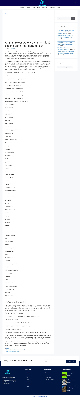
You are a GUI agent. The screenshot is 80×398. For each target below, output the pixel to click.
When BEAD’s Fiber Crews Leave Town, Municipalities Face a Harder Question (66, 32)
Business (22, 7)
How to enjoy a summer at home (13, 351)
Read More (69, 375)
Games (7, 348)
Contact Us (47, 375)
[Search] (73, 18)
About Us (47, 372)
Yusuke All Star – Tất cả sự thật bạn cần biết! (15, 349)
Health (33, 7)
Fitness (28, 7)
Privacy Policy (48, 377)
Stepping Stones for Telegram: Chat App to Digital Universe (71, 380)
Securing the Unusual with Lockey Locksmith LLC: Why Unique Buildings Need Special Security (66, 42)
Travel (58, 7)
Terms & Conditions (49, 379)
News (38, 7)
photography (44, 7)
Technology (52, 7)
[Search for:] (64, 18)
